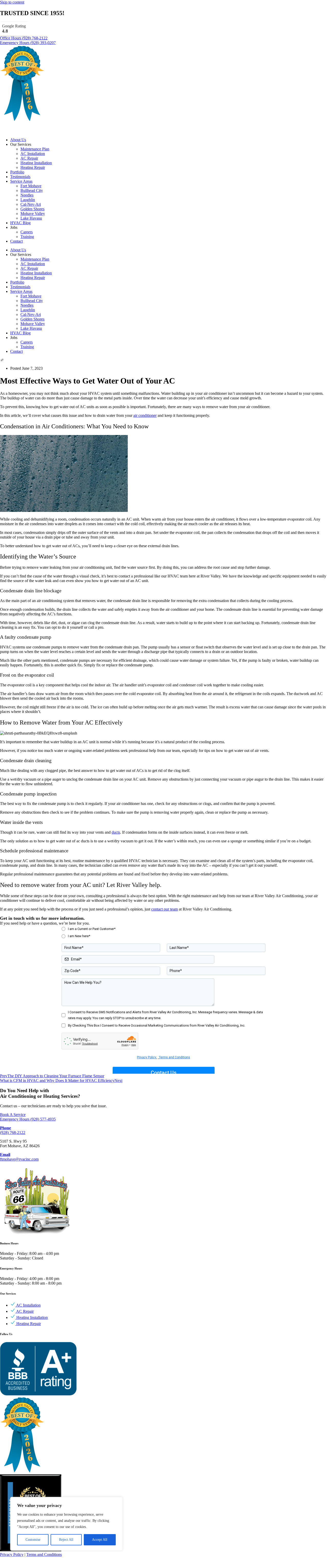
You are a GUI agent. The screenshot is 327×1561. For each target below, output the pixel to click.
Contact (16, 241)
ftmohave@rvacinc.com (19, 1156)
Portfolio (17, 172)
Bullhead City (31, 190)
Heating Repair (32, 167)
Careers (26, 232)
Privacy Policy (12, 1554)
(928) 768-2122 (12, 1130)
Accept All (99, 1540)
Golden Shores (32, 209)
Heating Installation (36, 163)
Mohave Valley (32, 213)
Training (27, 236)
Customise (33, 1540)
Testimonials (20, 176)
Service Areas (21, 181)
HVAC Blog (20, 223)
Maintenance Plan (34, 149)
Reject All (66, 1540)
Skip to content (12, 2)
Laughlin (27, 200)
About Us (18, 140)
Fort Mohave (30, 186)
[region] (66, 1524)
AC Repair (29, 158)
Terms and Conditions (44, 1554)
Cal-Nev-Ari (30, 204)
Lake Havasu (31, 218)
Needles (26, 195)
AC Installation (32, 153)
